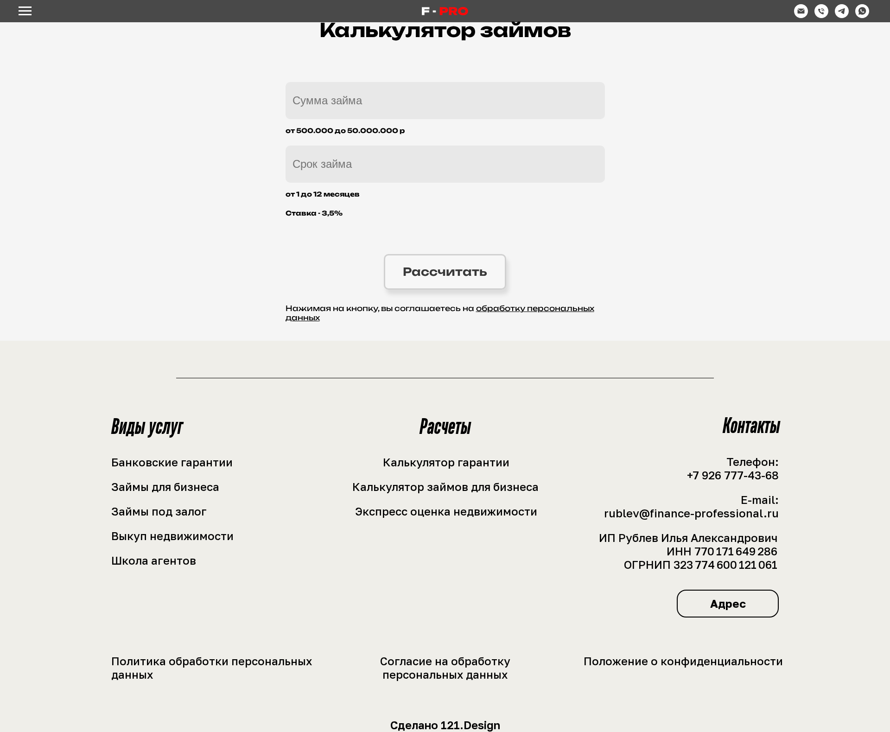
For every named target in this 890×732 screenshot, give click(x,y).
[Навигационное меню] (25, 11)
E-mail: (760, 499)
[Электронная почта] (801, 15)
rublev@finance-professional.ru (691, 513)
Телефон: (752, 461)
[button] (728, 603)
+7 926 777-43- (726, 475)
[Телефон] (821, 15)
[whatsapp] (862, 15)
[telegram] (842, 15)
